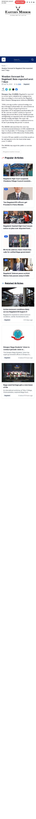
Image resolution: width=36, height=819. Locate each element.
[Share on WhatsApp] (9, 89)
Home (4, 66)
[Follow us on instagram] (31, 2)
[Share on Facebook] (16, 89)
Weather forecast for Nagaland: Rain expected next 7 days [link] (17, 69)
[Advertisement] (18, 37)
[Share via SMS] (13, 89)
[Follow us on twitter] (29, 2)
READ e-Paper (20, 2)
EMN (19, 84)
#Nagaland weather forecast (11, 151)
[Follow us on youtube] (33, 2)
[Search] (32, 60)
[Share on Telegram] (6, 89)
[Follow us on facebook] (27, 2)
